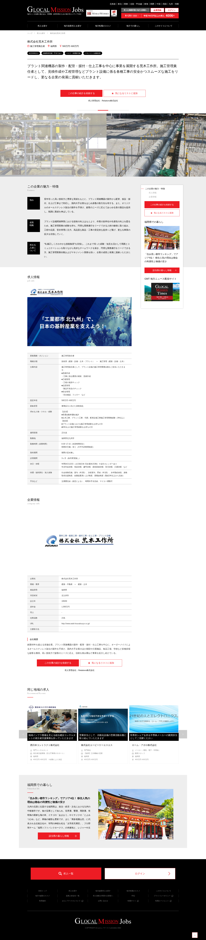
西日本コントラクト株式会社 (44, 745)
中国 (158, 4)
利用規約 (42, 901)
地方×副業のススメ (42, 896)
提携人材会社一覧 (72, 896)
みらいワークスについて (71, 901)
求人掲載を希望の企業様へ (103, 896)
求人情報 (153, 193)
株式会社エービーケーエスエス (97, 745)
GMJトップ (42, 891)
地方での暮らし (133, 26)
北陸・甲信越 (136, 4)
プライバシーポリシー (162, 896)
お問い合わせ (103, 901)
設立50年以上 (33, 53)
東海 (146, 4)
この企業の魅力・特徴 (155, 189)
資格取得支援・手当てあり (52, 53)
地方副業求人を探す (73, 26)
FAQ (133, 896)
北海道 (113, 4)
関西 (152, 4)
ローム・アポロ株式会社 (144, 745)
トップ (29, 33)
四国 (165, 4)
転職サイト (132, 901)
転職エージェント (162, 901)
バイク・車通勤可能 (73, 53)
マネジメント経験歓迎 (92, 53)
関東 (126, 4)
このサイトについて (163, 26)
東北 (120, 4)
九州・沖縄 (174, 4)
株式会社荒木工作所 (57, 33)
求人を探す (42, 26)
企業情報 (153, 197)
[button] (82, 110)
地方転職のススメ (103, 26)
